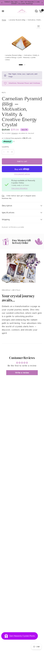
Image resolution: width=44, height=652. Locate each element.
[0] (40, 11)
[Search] (36, 11)
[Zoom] (38, 26)
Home (4, 20)
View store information (19, 188)
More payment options (22, 174)
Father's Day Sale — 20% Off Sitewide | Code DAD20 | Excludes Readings (22, 3)
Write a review (22, 372)
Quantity (5, 147)
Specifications (8, 212)
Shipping (14, 133)
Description (7, 206)
